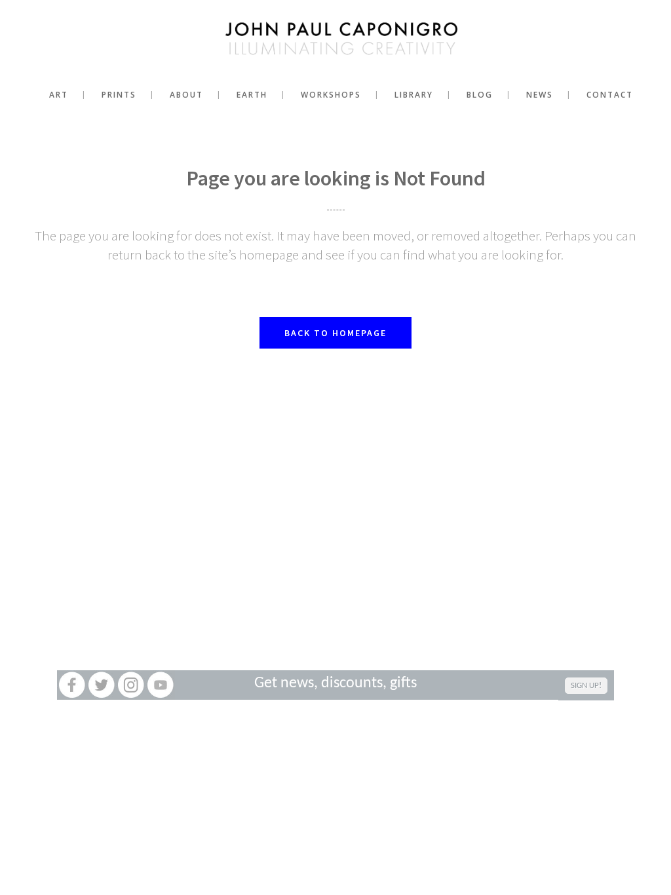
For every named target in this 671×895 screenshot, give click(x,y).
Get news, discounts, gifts (335, 683)
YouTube (160, 685)
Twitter (101, 685)
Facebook (71, 685)
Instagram (130, 685)
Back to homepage (335, 333)
